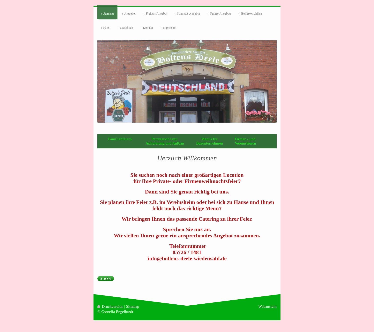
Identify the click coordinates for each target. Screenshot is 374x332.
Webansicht (267, 306)
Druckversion (112, 306)
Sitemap (132, 306)
